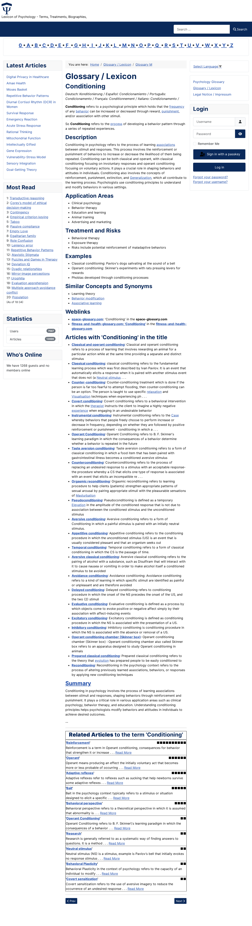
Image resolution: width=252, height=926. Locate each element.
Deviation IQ (21, 264)
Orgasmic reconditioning (91, 481)
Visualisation (81, 396)
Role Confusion (21, 241)
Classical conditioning (88, 363)
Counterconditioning (88, 462)
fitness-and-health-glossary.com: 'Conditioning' (109, 324)
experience (80, 410)
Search (242, 29)
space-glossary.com (87, 319)
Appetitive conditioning (89, 533)
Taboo (15, 222)
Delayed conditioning (88, 590)
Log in (219, 167)
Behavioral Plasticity (81, 864)
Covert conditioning (87, 401)
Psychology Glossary (208, 82)
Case (175, 415)
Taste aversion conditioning (93, 448)
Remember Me (208, 144)
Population (20, 297)
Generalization (140, 178)
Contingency (19, 212)
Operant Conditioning (88, 434)
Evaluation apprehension (30, 283)
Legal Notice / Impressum (212, 94)
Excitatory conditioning (89, 618)
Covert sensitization (81, 879)
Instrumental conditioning (91, 415)
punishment (170, 111)
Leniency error (22, 245)
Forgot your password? (210, 177)
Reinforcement (78, 743)
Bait (69, 788)
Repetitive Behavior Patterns (32, 250)
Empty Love (19, 231)
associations (166, 145)
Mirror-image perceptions (31, 274)
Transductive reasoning (27, 198)
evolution (102, 660)
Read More (123, 752)
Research (73, 833)
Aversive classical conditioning (95, 557)
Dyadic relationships (27, 269)
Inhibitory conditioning (89, 627)
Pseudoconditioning (87, 500)
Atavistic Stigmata (25, 255)
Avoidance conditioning (90, 576)
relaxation (154, 392)
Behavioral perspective (84, 803)
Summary (78, 683)
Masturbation (85, 495)
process (116, 124)
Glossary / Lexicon (207, 88)
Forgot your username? (210, 182)
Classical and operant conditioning (98, 344)
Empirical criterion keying (29, 217)
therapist (97, 406)
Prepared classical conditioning (96, 656)
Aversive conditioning (88, 519)
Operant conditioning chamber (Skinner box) (106, 637)
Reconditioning (83, 665)
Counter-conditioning (88, 382)
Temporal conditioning (89, 547)
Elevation (78, 505)
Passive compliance (25, 226)
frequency (176, 106)
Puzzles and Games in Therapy (34, 259)
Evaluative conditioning (89, 604)
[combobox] (202, 29)
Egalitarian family (23, 236)
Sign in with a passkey (223, 154)
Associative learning (87, 303)
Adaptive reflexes (80, 773)
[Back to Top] (245, 919)
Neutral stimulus (109, 377)
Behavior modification (88, 298)
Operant (72, 758)
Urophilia (18, 278)
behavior (82, 111)
